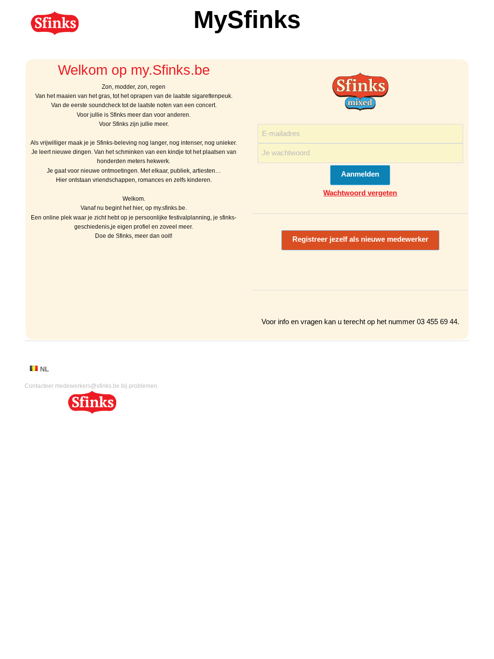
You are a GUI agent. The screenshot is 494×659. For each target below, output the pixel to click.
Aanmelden (360, 174)
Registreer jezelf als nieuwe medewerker (360, 239)
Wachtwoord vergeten (360, 193)
